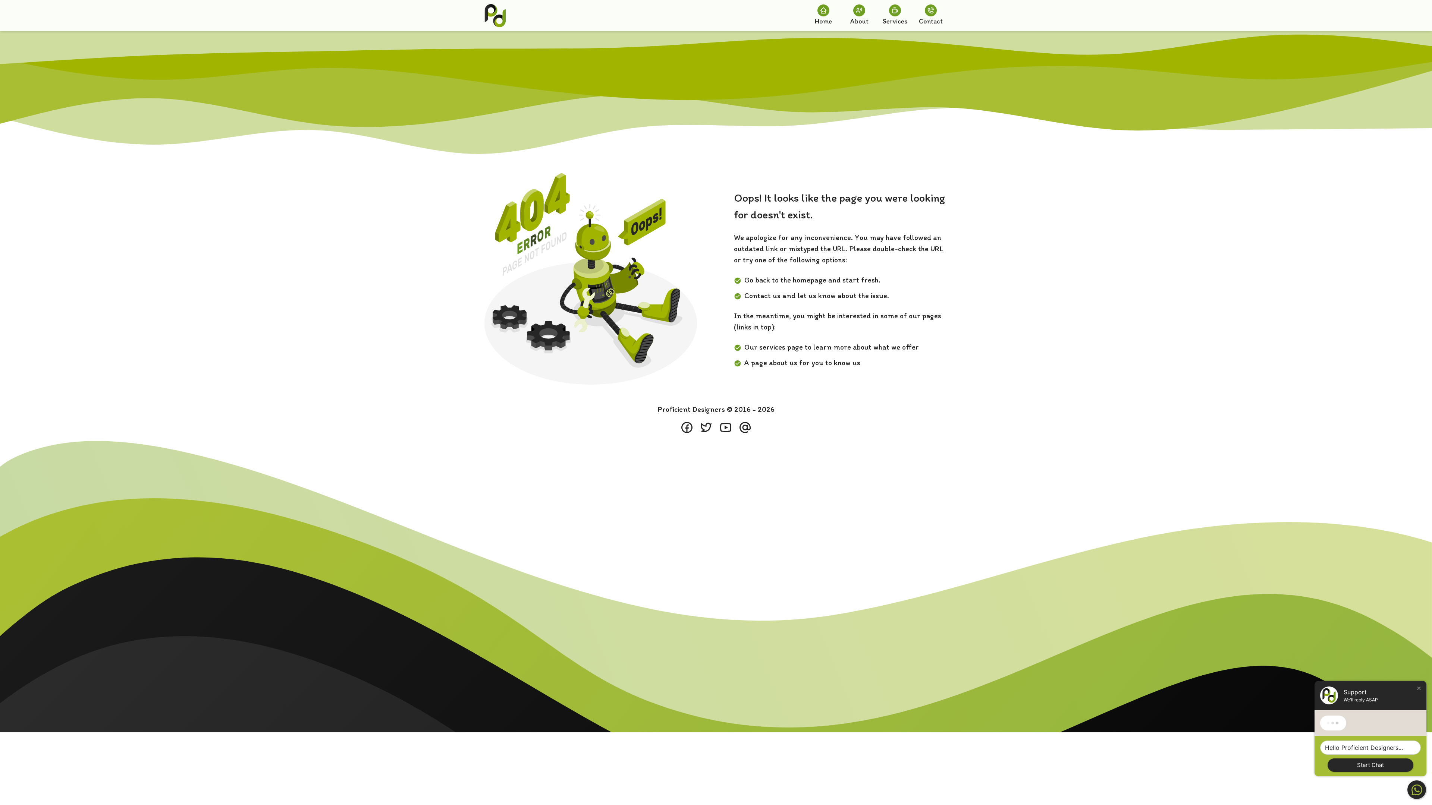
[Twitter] (706, 427)
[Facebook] (687, 427)
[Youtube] (725, 427)
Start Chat (1370, 764)
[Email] (745, 427)
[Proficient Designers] (495, 16)
